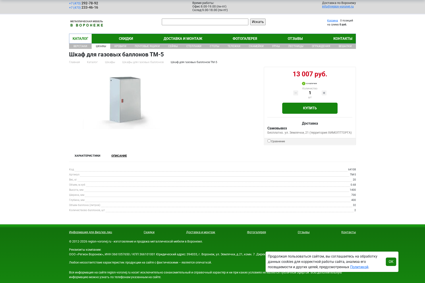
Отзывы (295, 39)
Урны (276, 46)
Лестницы (295, 46)
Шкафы (101, 46)
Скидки (126, 39)
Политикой (359, 267)
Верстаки (80, 46)
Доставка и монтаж (183, 39)
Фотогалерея (245, 39)
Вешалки (345, 46)
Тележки (234, 46)
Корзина (332, 20)
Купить (310, 108)
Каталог (80, 39)
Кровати (120, 46)
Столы (214, 46)
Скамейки (256, 46)
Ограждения (321, 46)
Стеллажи (193, 46)
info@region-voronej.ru (338, 6)
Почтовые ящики (147, 46)
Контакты (342, 39)
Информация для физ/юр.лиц (90, 232)
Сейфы (173, 46)
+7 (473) (83, 3)
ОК (391, 262)
